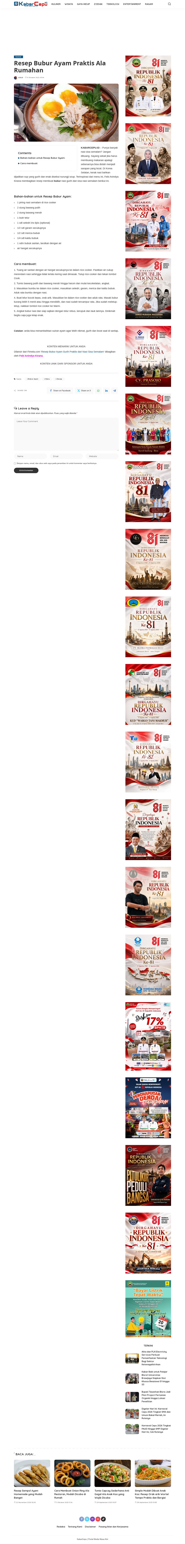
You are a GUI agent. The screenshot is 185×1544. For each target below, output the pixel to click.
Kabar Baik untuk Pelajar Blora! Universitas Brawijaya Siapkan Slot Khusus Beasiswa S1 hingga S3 (155, 1378)
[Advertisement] (92, 28)
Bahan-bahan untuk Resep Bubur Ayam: (42, 157)
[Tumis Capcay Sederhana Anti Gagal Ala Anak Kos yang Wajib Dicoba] (113, 1473)
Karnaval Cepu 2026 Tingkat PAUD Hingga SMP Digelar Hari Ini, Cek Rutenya (156, 1428)
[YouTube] (97, 1519)
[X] (87, 1519)
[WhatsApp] (98, 390)
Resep (59, 379)
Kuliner (18, 57)
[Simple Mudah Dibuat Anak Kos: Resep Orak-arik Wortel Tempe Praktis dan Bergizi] (153, 1473)
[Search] (169, 4)
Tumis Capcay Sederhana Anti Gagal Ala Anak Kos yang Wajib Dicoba (112, 1494)
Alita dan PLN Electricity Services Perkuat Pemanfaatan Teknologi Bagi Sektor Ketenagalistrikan (154, 1358)
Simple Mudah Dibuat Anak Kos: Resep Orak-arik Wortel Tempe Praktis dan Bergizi (152, 1494)
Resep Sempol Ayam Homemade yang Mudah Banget (28, 1494)
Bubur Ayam (33, 379)
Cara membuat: (29, 163)
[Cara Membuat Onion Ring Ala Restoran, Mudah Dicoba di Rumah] (72, 1473)
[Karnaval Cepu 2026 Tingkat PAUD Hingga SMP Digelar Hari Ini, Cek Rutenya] (132, 1429)
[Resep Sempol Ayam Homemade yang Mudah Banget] (32, 1473)
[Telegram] (114, 390)
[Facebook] (81, 1519)
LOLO (20, 77)
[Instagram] (92, 1519)
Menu (47, 379)
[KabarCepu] (30, 4)
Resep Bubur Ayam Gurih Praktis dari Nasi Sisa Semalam (72, 351)
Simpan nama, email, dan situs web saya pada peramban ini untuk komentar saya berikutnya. (57, 463)
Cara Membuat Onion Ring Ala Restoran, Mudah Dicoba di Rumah (71, 1494)
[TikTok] (103, 1519)
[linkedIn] (106, 390)
